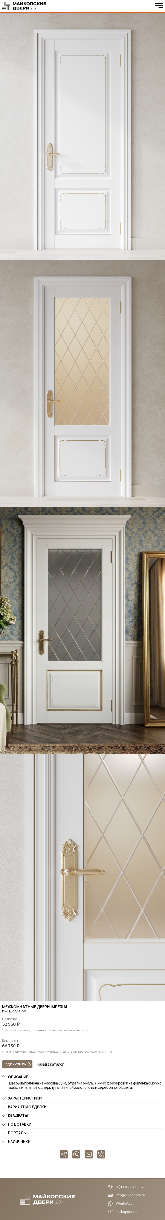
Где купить (15, 1064)
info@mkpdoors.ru (130, 1195)
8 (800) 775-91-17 (130, 1187)
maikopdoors (126, 1211)
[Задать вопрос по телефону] (101, 1154)
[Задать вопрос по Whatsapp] (76, 1154)
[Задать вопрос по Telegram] (64, 1154)
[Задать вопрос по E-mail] (89, 1154)
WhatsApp (124, 1203)
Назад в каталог (50, 1064)
